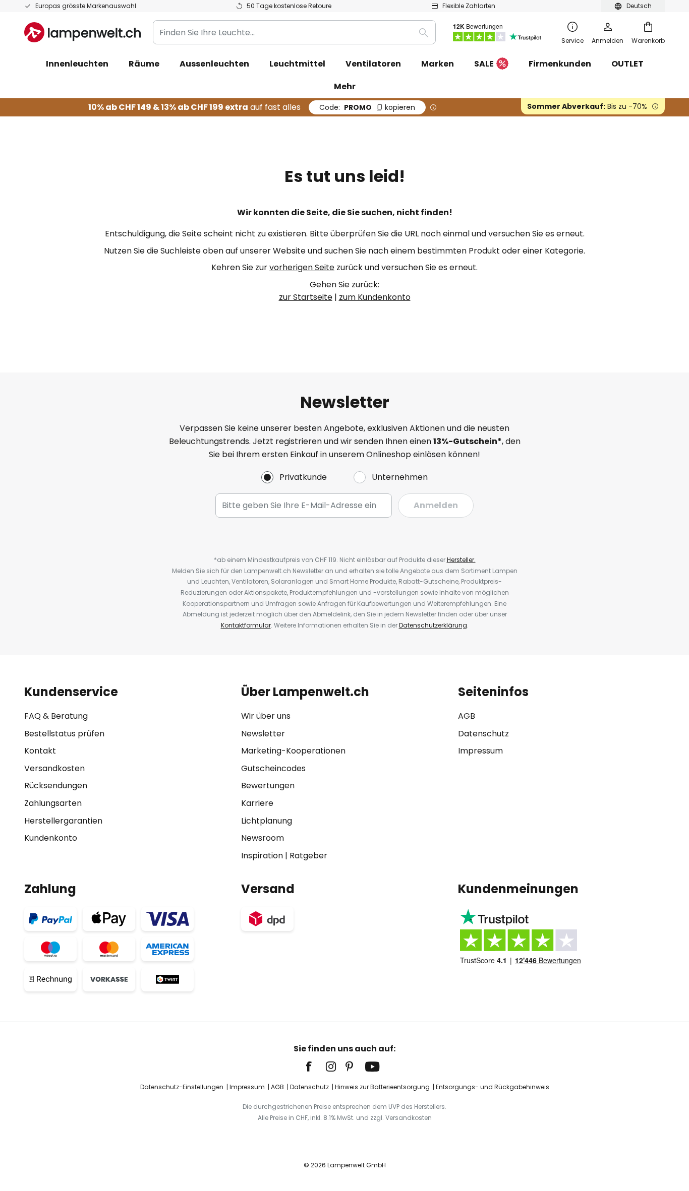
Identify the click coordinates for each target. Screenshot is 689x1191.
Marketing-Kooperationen (293, 751)
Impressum (480, 751)
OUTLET (627, 64)
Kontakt (40, 751)
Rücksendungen (55, 785)
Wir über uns (266, 716)
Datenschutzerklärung (433, 625)
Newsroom (262, 838)
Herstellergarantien (63, 821)
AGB (466, 716)
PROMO (367, 107)
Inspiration (262, 855)
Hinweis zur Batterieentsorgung (382, 1087)
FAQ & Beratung (56, 716)
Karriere (257, 803)
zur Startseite (305, 297)
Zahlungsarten (53, 803)
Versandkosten (54, 768)
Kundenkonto (50, 838)
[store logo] (82, 32)
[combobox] (294, 32)
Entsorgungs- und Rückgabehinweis (492, 1087)
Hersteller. (461, 559)
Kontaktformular (246, 625)
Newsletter (263, 733)
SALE (484, 64)
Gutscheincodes (273, 768)
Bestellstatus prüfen (64, 733)
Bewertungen (268, 785)
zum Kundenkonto (375, 297)
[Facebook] (315, 1066)
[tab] (127, 773)
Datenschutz (483, 733)
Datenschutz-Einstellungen (181, 1087)
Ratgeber (308, 855)
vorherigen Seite (301, 267)
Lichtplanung (266, 821)
